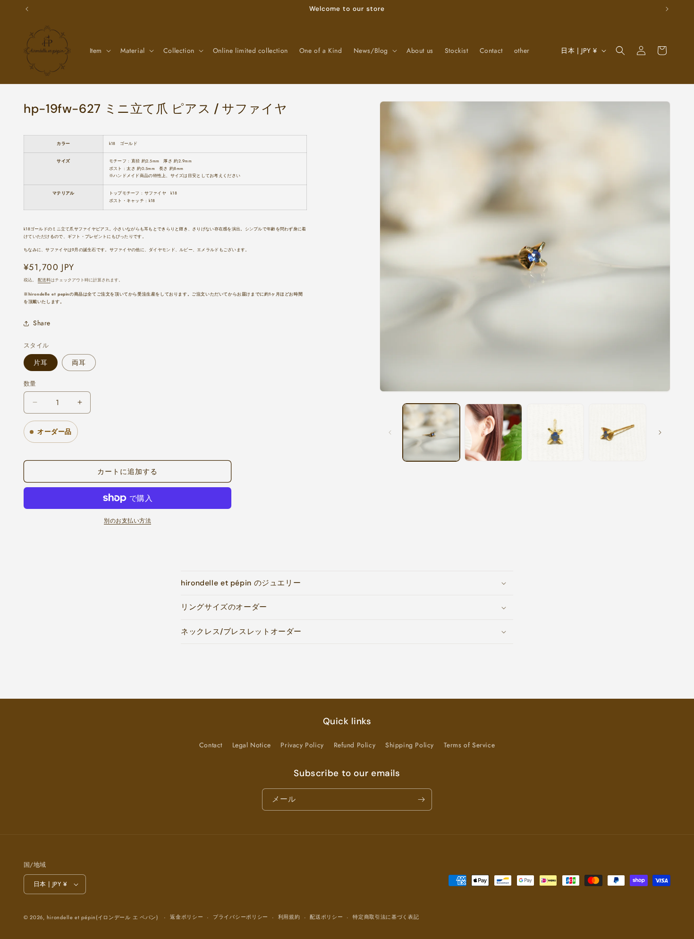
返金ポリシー (186, 917)
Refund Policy (355, 745)
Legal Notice (251, 745)
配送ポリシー (326, 917)
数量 (30, 383)
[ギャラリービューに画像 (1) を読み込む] (431, 432)
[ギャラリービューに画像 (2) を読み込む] (493, 432)
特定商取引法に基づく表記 (386, 917)
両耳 (79, 362)
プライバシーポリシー (240, 917)
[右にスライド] (660, 432)
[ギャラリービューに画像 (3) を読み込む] (555, 432)
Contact (210, 745)
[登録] (421, 799)
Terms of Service (469, 745)
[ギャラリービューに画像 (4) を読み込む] (617, 432)
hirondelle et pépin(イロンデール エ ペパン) (102, 917)
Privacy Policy (301, 745)
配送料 (44, 280)
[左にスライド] (390, 432)
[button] (99, 50)
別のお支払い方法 (127, 520)
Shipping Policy (409, 745)
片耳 (41, 362)
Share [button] (42, 323)
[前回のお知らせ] (27, 9)
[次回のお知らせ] (667, 9)
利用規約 (289, 917)
